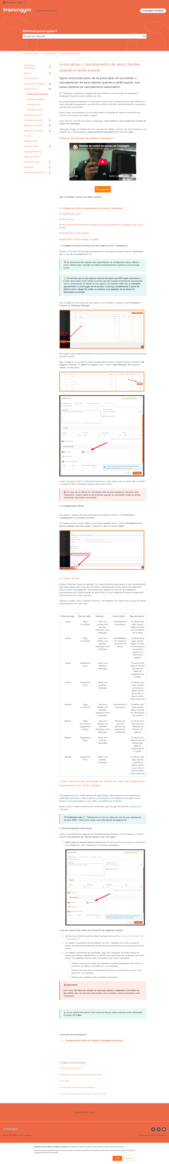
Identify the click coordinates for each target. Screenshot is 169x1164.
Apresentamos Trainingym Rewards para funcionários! (81, 1075)
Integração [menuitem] (29, 167)
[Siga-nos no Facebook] (153, 1129)
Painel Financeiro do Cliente (70, 1068)
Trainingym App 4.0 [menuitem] (33, 115)
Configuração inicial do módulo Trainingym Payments (94, 1040)
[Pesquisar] (144, 36)
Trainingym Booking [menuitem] (33, 151)
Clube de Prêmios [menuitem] (32, 156)
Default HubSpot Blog (47, 10)
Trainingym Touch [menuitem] (34, 109)
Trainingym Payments (70, 53)
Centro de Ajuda (30, 53)
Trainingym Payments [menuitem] (37, 94)
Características (49, 53)
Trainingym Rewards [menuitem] (36, 99)
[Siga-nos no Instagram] (159, 1129)
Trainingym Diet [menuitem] (34, 104)
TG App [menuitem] (27, 136)
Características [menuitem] (31, 89)
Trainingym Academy (153, 10)
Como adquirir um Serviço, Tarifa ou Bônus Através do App (82, 1094)
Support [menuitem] (27, 73)
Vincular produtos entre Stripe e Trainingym (77, 1087)
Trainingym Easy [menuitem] (31, 146)
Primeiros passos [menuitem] (31, 78)
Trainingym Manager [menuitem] (33, 120)
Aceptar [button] (117, 1158)
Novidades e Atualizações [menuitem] (30, 66)
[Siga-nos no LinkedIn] (164, 1129)
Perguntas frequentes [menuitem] (33, 130)
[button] (50, 65)
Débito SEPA (64, 1081)
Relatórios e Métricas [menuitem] (33, 125)
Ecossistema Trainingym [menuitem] (35, 83)
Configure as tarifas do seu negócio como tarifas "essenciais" (92, 208)
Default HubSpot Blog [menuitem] (84, 1112)
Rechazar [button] (129, 1158)
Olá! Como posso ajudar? (40, 31)
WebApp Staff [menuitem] (30, 141)
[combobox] (82, 36)
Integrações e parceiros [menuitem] (35, 172)
